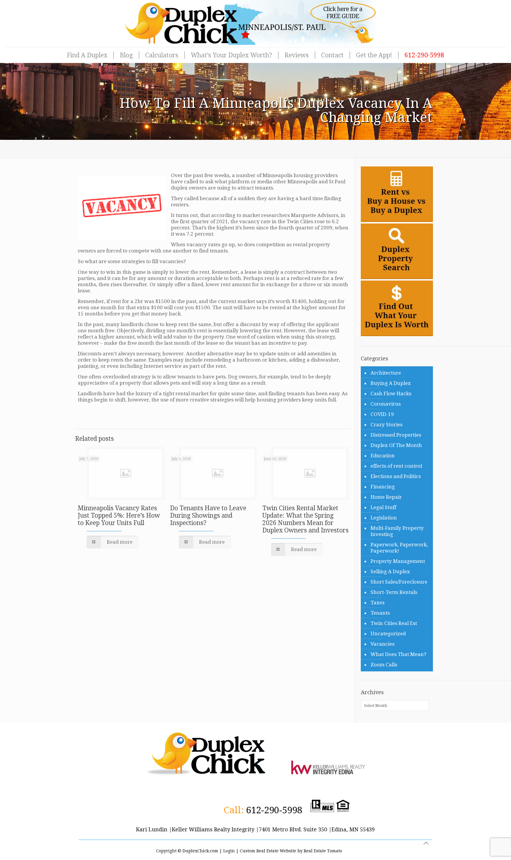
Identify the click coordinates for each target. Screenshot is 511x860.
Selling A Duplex (390, 571)
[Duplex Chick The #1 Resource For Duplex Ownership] (255, 23)
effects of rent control (396, 466)
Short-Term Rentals (394, 592)
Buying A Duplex (391, 383)
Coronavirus (386, 404)
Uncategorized (388, 634)
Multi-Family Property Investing (397, 531)
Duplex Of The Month (396, 445)
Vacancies (382, 644)
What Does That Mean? (398, 654)
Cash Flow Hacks (391, 393)
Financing (383, 487)
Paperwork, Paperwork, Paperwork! (399, 548)
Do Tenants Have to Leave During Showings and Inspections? (208, 515)
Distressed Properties (396, 435)
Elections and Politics (396, 476)
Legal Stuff (383, 507)
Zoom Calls (384, 665)
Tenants (380, 613)
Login (229, 850)
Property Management (398, 561)
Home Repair (386, 497)
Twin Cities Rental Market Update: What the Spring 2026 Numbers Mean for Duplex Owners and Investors (305, 519)
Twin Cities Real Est (394, 623)
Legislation (384, 518)
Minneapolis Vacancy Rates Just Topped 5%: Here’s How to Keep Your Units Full (119, 515)
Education (383, 456)
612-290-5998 (274, 810)
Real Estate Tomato (323, 850)
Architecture (386, 373)
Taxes (377, 602)
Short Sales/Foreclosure (399, 582)
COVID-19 (382, 414)
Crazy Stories (386, 424)
